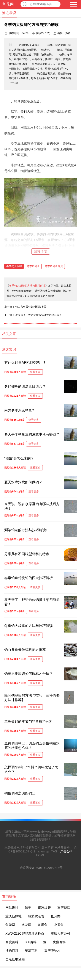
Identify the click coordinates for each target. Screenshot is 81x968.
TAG (54, 851)
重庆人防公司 (60, 933)
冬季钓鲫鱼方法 (54, 266)
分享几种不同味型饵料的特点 (26, 554)
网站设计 (11, 907)
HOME (40, 855)
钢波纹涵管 (36, 916)
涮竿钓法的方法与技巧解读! (25, 530)
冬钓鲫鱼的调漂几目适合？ (25, 386)
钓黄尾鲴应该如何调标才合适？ (28, 673)
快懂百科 (59, 942)
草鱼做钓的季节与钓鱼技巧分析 (28, 721)
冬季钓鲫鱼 (33, 266)
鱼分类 (55, 916)
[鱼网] (72, 866)
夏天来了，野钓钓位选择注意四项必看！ (38, 314)
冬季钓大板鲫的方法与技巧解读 (27, 285)
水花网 (26, 925)
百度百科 (11, 942)
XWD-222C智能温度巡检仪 (24, 933)
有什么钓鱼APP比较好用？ (25, 362)
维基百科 (31, 950)
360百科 (31, 942)
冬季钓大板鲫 (14, 266)
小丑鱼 (59, 925)
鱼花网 (8, 4)
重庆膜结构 (52, 950)
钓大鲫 (28, 111)
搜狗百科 (11, 950)
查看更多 (35, 371)
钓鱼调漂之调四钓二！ (21, 793)
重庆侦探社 (13, 916)
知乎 (28, 907)
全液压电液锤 (15, 959)
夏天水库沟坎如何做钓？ (23, 482)
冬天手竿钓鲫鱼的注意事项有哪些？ (32, 434)
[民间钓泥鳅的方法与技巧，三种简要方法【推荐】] (69, 703)
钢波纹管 (44, 907)
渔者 (67, 33)
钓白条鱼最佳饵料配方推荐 (30, 306)
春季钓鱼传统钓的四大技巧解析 (28, 578)
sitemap (43, 851)
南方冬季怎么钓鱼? (19, 410)
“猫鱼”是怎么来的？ (19, 458)
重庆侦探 (63, 907)
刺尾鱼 (43, 925)
